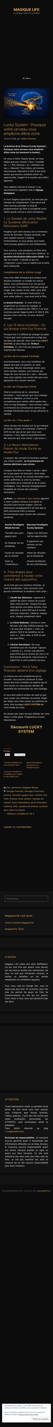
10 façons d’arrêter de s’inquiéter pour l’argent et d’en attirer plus (13, 774)
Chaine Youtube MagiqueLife (19, 922)
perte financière (38, 802)
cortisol (38, 795)
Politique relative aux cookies (28, 1414)
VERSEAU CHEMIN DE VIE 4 (20, 814)
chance (7, 795)
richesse (8, 806)
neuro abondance (21, 802)
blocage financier (15, 791)
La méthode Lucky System (27, 498)
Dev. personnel (14, 787)
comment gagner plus (23, 795)
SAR (15, 806)
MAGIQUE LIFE (26, 9)
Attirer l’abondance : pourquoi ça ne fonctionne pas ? (34, 764)
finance (13, 799)
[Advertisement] (26, 47)
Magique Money (30, 787)
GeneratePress (44, 1191)
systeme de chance (28, 806)
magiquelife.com (15, 1131)
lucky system (24, 799)
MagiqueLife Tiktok (14, 929)
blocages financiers (34, 791)
